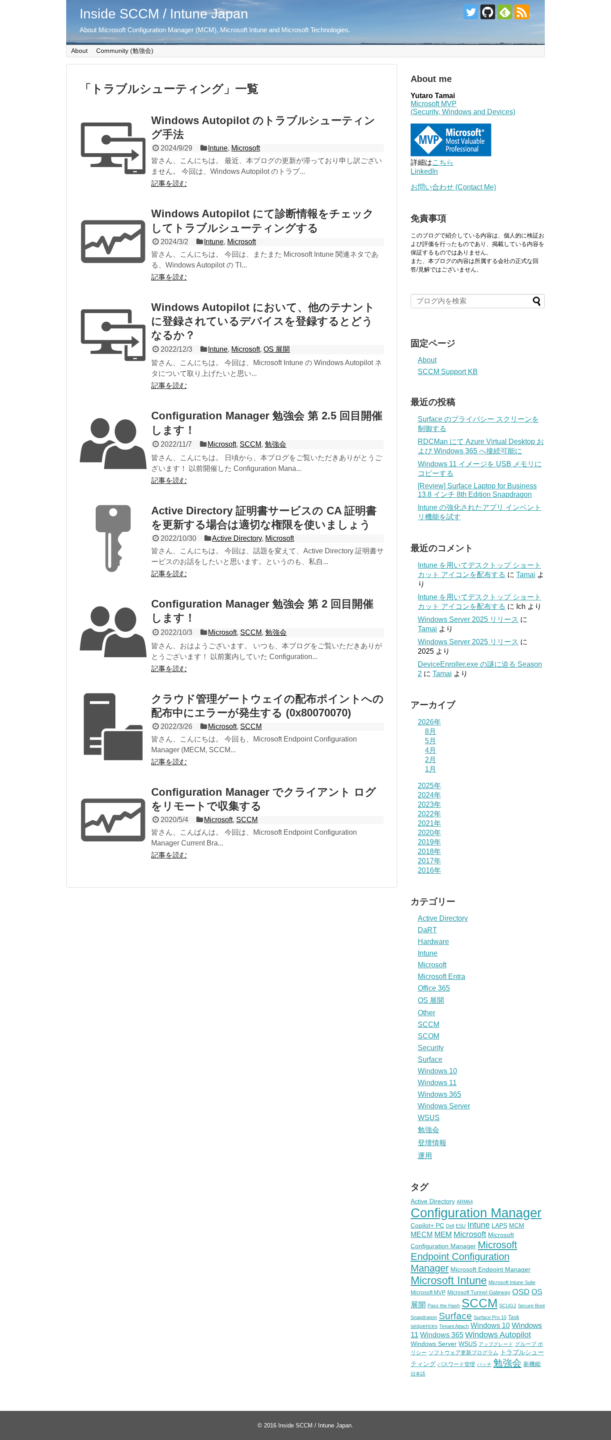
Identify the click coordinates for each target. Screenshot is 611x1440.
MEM (443, 1234)
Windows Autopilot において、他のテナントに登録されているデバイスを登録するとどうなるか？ (263, 321)
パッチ (484, 1364)
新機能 (532, 1364)
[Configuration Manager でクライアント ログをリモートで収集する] (113, 820)
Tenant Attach (454, 1326)
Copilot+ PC (427, 1225)
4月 (430, 750)
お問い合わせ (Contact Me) (453, 187)
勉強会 (275, 444)
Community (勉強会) (124, 50)
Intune (218, 148)
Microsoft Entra (441, 976)
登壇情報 (432, 1143)
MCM (516, 1225)
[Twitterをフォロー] (470, 11)
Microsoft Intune (449, 1280)
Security (431, 1048)
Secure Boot (531, 1305)
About (79, 50)
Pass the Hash (444, 1305)
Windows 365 (439, 1094)
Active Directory (237, 538)
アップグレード (496, 1344)
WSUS (429, 1117)
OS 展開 (276, 349)
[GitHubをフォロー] (487, 11)
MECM (422, 1234)
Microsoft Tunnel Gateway (478, 1292)
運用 (425, 1156)
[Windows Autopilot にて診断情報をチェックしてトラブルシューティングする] (113, 241)
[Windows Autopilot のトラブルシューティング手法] (113, 148)
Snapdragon (424, 1317)
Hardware (433, 941)
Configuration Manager (476, 1212)
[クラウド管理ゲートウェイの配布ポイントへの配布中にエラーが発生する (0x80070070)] (113, 726)
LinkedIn (424, 171)
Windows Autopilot (498, 1334)
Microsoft (245, 148)
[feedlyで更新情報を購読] (504, 11)
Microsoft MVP (428, 1292)
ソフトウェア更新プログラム (463, 1352)
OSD (521, 1291)
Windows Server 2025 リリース (468, 619)
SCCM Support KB (448, 371)
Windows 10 (437, 1071)
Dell (450, 1226)
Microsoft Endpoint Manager (490, 1269)
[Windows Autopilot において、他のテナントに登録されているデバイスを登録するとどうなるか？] (113, 335)
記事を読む (169, 183)
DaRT (427, 930)
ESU (461, 1226)
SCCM (250, 444)
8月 (430, 731)
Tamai (525, 574)
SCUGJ (507, 1305)
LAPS (499, 1225)
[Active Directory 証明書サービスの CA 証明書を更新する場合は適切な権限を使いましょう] (113, 538)
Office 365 (434, 988)
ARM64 (465, 1201)
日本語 (418, 1373)
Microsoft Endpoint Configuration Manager (464, 1256)
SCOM (428, 1036)
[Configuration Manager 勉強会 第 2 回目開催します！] (113, 631)
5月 (430, 741)
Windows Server (444, 1106)
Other (426, 1013)
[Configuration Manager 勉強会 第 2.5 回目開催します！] (113, 443)
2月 (430, 759)
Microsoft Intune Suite (511, 1282)
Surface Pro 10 (490, 1317)
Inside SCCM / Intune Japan (164, 13)
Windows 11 (437, 1082)
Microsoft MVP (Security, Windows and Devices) (463, 108)
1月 (430, 769)
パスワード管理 (456, 1364)
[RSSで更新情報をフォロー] (521, 11)
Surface (430, 1059)
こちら (443, 162)
